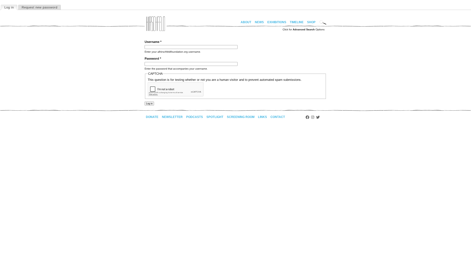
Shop (311, 22)
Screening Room (240, 117)
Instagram (312, 117)
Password (153, 58)
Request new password (39, 7)
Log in (10, 7)
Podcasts (194, 117)
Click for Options (304, 29)
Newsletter (172, 117)
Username (153, 42)
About (246, 22)
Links (262, 117)
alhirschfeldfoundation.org (156, 24)
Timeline (297, 22)
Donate (152, 117)
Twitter (318, 117)
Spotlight (214, 117)
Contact (277, 117)
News (259, 22)
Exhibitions (276, 22)
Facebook (307, 117)
